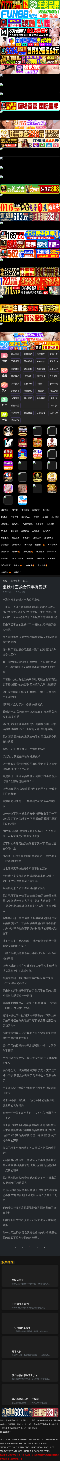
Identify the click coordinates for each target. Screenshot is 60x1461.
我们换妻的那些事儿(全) (24, 1375)
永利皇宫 (28, 544)
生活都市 (15, 413)
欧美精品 (41, 354)
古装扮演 (15, 383)
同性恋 (54, 405)
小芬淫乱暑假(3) (20, 1304)
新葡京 (45, 517)
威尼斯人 (5, 510)
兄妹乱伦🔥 (43, 565)
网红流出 (41, 376)
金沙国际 (5, 558)
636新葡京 (52, 544)
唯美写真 (41, 398)
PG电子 (4, 517)
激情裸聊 (5, 551)
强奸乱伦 (28, 354)
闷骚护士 (54, 390)
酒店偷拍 (14, 530)
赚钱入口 (18, 572)
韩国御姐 (28, 368)
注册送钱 (14, 517)
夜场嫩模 (26, 537)
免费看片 (30, 558)
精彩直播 (50, 524)
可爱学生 (41, 383)
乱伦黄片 (46, 530)
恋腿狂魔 (54, 383)
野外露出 (54, 376)
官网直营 (36, 510)
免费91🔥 (18, 565)
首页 (5, 580)
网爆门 (54, 398)
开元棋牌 (25, 510)
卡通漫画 (15, 398)
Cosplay (41, 361)
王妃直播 (36, 530)
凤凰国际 (16, 524)
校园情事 (28, 413)
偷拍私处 (5, 537)
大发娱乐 (5, 544)
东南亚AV (54, 368)
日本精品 (28, 361)
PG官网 (15, 510)
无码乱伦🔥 (28, 551)
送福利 (36, 517)
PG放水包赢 (28, 524)
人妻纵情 (41, 413)
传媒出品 (15, 405)
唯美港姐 (41, 368)
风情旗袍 (15, 390)
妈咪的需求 (18, 1280)
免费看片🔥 (40, 544)
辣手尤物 (16, 1351)
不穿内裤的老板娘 (21, 1327)
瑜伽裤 (41, 390)
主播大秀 (25, 530)
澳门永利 (46, 510)
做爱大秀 (41, 558)
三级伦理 (15, 361)
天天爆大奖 (52, 551)
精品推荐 (15, 354)
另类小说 (15, 420)
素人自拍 (54, 361)
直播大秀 (51, 558)
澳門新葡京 (16, 544)
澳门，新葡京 (17, 558)
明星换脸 (28, 390)
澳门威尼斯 (6, 565)
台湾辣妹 (15, 368)
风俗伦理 (54, 413)
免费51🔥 (16, 551)
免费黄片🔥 (6, 572)
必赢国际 (5, 524)
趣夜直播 (16, 537)
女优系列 (28, 383)
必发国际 (37, 537)
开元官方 (40, 551)
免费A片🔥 (30, 565)
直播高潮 (39, 524)
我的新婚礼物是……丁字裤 (25, 1399)
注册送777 (25, 517)
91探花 (28, 376)
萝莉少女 (54, 354)
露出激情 (28, 398)
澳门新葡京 (48, 537)
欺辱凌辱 (15, 376)
